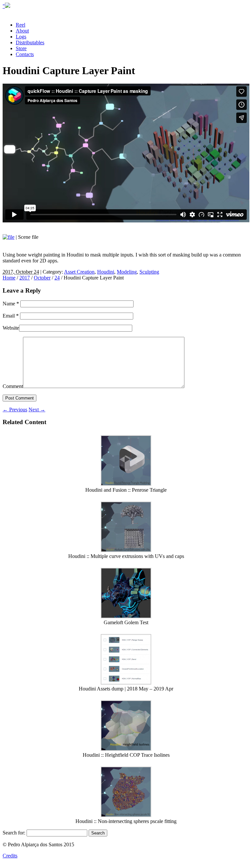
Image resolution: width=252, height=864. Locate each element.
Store (21, 48)
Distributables (30, 42)
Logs (21, 36)
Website (11, 328)
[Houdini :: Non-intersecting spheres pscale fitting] (126, 815)
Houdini (105, 272)
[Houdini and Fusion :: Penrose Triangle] (126, 484)
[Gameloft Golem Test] (126, 616)
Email (11, 316)
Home (9, 277)
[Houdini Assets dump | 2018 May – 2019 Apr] (126, 683)
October (42, 277)
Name (11, 303)
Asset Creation (79, 272)
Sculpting (149, 272)
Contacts (25, 54)
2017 (24, 277)
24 (57, 277)
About (22, 30)
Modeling (127, 272)
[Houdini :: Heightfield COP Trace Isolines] (126, 749)
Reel (20, 25)
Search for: (14, 832)
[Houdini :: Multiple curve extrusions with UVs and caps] (126, 550)
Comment (13, 386)
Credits (10, 855)
